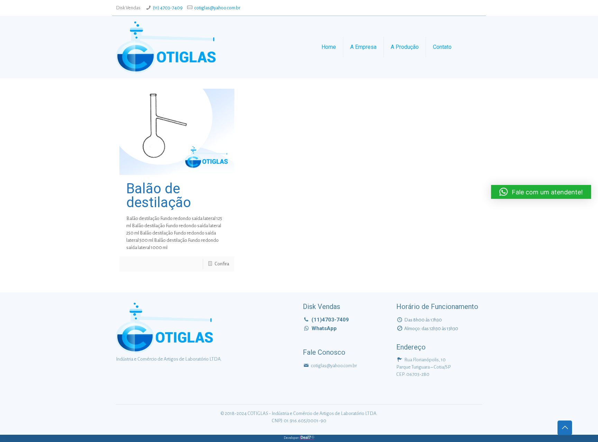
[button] (541, 192)
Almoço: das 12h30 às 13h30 (431, 328)
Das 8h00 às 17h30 (423, 319)
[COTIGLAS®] (166, 47)
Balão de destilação (158, 195)
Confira (222, 263)
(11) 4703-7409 (168, 7)
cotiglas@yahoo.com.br (217, 7)
